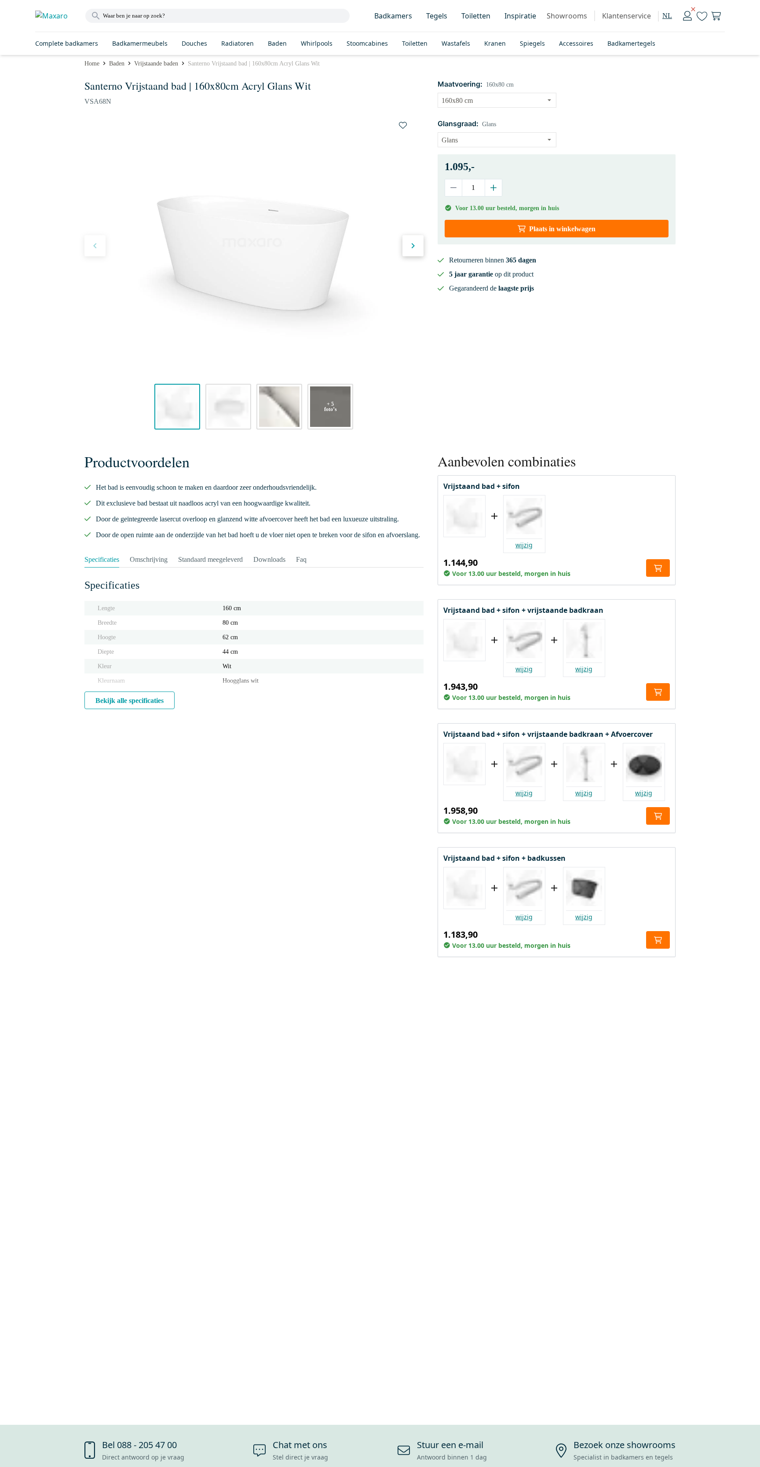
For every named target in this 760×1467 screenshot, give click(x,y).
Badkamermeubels (140, 43)
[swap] (403, 125)
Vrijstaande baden (156, 63)
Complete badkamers (66, 43)
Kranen (495, 43)
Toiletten (475, 16)
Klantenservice (626, 16)
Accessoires (576, 43)
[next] (413, 245)
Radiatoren (237, 43)
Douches (194, 43)
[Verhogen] (493, 187)
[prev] (95, 245)
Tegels (436, 16)
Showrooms (567, 16)
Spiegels (532, 43)
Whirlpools (316, 43)
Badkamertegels (631, 43)
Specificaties (101, 559)
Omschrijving (149, 559)
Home (91, 63)
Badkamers (393, 16)
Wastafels (456, 43)
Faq (301, 559)
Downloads (269, 559)
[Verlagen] (453, 187)
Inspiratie (520, 16)
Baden (277, 43)
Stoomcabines (367, 43)
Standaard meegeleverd (210, 559)
